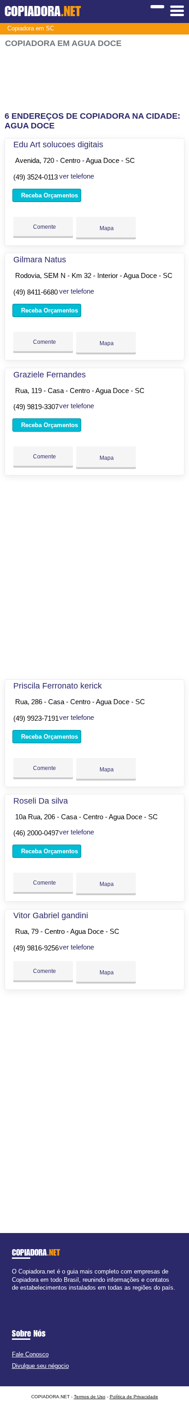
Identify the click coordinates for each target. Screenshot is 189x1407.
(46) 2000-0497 (36, 833)
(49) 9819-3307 (36, 407)
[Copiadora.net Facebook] (14, 1295)
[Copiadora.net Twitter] (18, 1295)
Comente (44, 227)
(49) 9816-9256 (36, 948)
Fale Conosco (30, 1354)
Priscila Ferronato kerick (57, 685)
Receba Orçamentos (48, 195)
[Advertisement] (94, 79)
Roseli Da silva (40, 800)
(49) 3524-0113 (35, 177)
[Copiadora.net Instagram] (22, 1295)
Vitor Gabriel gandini (50, 915)
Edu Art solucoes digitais (58, 144)
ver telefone (76, 176)
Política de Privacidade (134, 1396)
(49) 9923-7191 (36, 718)
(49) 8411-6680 (35, 292)
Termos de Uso (90, 1396)
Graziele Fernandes (49, 374)
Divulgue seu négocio (40, 1365)
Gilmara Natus (39, 259)
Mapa (106, 228)
